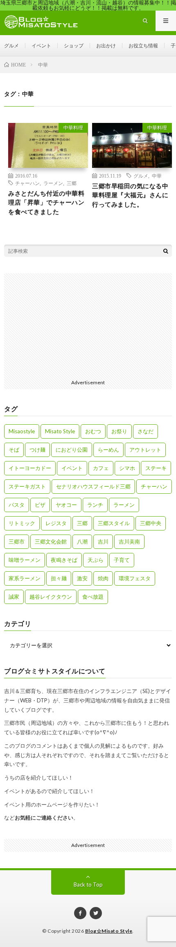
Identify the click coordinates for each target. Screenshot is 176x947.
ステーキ (156, 468)
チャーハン (27, 182)
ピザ (40, 504)
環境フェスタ (135, 578)
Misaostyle (22, 431)
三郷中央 (150, 523)
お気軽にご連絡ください (44, 817)
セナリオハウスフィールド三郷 (93, 486)
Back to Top (88, 884)
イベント (41, 45)
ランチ (95, 504)
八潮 (82, 541)
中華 (157, 175)
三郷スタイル (114, 523)
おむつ (93, 431)
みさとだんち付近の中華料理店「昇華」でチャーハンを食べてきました (46, 202)
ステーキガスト (27, 486)
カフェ (101, 468)
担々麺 (59, 578)
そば (14, 449)
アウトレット (145, 449)
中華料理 (73, 128)
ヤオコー (66, 504)
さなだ (145, 431)
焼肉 (103, 578)
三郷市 (17, 541)
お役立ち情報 (143, 45)
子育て (122, 560)
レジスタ (56, 523)
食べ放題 (93, 596)
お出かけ (106, 45)
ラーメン (53, 182)
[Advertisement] (88, 324)
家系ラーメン (25, 578)
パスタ (17, 504)
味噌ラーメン (25, 560)
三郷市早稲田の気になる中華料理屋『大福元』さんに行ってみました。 (130, 195)
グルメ (11, 45)
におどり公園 (72, 449)
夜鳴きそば (64, 560)
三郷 (72, 182)
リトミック (22, 523)
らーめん (108, 449)
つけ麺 (37, 449)
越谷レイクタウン (50, 596)
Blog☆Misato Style (109, 931)
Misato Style (60, 431)
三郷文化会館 (51, 541)
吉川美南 (129, 541)
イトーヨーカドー (30, 468)
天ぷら (96, 560)
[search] (166, 251)
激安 (82, 578)
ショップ (73, 45)
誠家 (14, 596)
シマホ (127, 468)
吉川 (103, 541)
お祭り (119, 431)
